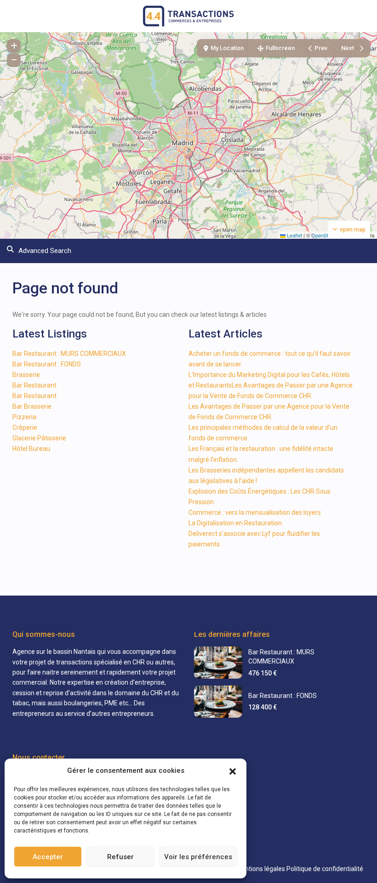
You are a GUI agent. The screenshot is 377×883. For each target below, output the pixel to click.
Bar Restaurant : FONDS (46, 364)
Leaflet (294, 235)
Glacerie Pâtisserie (39, 438)
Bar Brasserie (31, 406)
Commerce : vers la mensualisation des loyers (254, 512)
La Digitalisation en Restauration (235, 523)
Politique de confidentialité (324, 868)
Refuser (120, 857)
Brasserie (26, 374)
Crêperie (24, 427)
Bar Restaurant (34, 385)
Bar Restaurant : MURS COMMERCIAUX (69, 353)
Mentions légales (260, 868)
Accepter (48, 857)
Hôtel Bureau (31, 448)
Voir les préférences (198, 857)
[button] (232, 770)
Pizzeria (24, 417)
